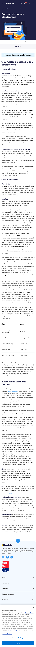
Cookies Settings (18, 638)
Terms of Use (29, 613)
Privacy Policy (12, 630)
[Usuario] (29, 3)
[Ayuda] (21, 3)
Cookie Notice (7, 634)
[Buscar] (33, 3)
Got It (18, 643)
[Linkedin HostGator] (11, 557)
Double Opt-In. (13, 391)
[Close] (33, 607)
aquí (10, 493)
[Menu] (2, 3)
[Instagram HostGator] (7, 557)
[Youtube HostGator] (3, 557)
